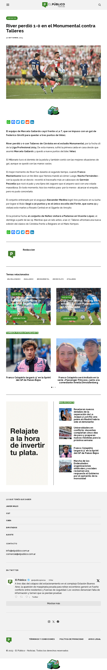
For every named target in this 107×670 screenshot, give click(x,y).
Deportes (12, 18)
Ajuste (10, 535)
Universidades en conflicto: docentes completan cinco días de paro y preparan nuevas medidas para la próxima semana (87, 434)
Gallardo (29, 279)
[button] (52, 387)
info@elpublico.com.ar (17, 550)
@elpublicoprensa (38, 580)
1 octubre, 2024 (68, 311)
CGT (8, 513)
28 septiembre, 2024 (19, 311)
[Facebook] (58, 621)
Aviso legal (94, 639)
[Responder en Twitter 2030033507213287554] (16, 597)
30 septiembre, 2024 (14, 37)
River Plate (59, 279)
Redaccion (29, 249)
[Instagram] (49, 621)
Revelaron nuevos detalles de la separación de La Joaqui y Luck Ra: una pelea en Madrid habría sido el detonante (86, 415)
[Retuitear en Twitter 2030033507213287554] (22, 597)
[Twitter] (53, 621)
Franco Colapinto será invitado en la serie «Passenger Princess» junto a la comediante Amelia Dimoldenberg (79, 380)
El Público (20, 580)
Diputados (11, 528)
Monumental (43, 279)
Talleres (72, 279)
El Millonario (14, 279)
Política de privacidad (71, 639)
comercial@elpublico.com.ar (21, 554)
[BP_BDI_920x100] (53, 110)
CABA (8, 520)
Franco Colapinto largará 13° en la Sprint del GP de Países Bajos (28, 378)
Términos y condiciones (42, 639)
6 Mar (51, 580)
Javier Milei (12, 506)
